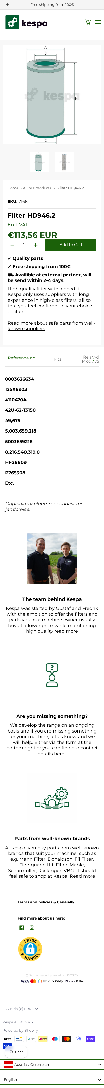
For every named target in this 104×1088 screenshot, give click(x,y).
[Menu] (98, 22)
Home (13, 188)
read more (66, 631)
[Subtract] (12, 245)
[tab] (21, 359)
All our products (37, 188)
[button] (88, 22)
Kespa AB (11, 1022)
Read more (82, 876)
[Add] (35, 245)
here (59, 754)
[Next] (93, 359)
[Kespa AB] (26, 22)
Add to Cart (71, 244)
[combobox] (52, 1064)
